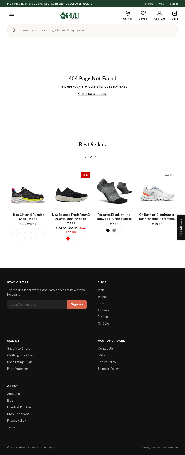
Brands (103, 317)
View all (92, 157)
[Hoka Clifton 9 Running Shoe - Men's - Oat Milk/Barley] (25, 235)
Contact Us (106, 349)
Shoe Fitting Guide (20, 362)
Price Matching (17, 369)
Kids (101, 303)
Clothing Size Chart (20, 355)
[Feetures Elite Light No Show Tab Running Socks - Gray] (114, 230)
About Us (13, 394)
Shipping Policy (108, 369)
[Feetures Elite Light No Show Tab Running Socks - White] (120, 230)
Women (103, 297)
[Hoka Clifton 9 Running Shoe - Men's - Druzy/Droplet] (37, 230)
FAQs (101, 355)
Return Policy (107, 362)
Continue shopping (92, 93)
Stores (149, 3)
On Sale (103, 323)
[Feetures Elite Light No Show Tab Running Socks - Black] (108, 230)
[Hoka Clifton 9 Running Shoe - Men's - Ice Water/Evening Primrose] (13, 235)
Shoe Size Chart (18, 349)
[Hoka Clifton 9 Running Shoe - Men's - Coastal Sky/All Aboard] (31, 230)
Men (101, 290)
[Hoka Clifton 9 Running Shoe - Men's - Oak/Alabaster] (19, 235)
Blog (10, 401)
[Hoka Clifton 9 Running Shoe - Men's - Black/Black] (19, 230)
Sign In (174, 3)
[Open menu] (11, 15)
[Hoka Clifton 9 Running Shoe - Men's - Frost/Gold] (43, 230)
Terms (11, 427)
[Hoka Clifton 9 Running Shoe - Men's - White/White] (31, 241)
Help (161, 3)
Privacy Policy (16, 420)
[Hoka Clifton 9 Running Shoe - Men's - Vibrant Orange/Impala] (43, 235)
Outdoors (104, 310)
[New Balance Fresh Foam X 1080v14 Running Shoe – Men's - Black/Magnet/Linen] (62, 238)
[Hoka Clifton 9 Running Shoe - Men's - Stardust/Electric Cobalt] (37, 235)
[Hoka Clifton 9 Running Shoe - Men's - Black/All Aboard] (13, 230)
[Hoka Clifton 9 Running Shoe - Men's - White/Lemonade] (25, 241)
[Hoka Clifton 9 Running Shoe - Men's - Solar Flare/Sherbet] (31, 235)
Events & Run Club (20, 407)
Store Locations (18, 414)
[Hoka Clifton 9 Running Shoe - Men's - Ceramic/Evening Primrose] (25, 230)
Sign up (77, 304)
